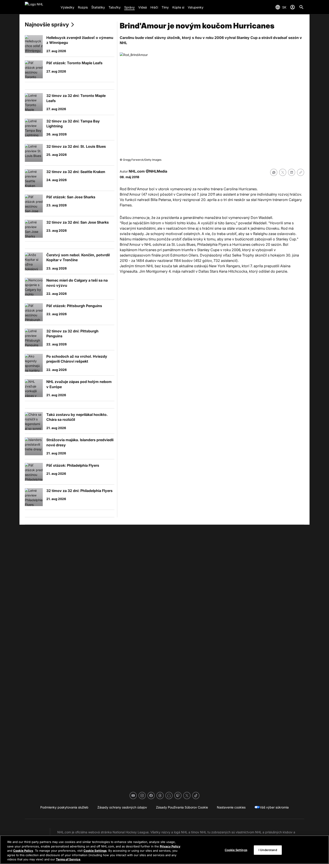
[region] (164, 849)
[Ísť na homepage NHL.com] (41, 7)
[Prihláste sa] (292, 7)
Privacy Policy (170, 846)
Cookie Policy (23, 850)
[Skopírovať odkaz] (300, 172)
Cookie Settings (95, 850)
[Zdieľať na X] (282, 172)
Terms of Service (68, 859)
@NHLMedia (156, 171)
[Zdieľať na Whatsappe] (273, 172)
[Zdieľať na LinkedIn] (291, 172)
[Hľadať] (301, 7)
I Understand (267, 850)
